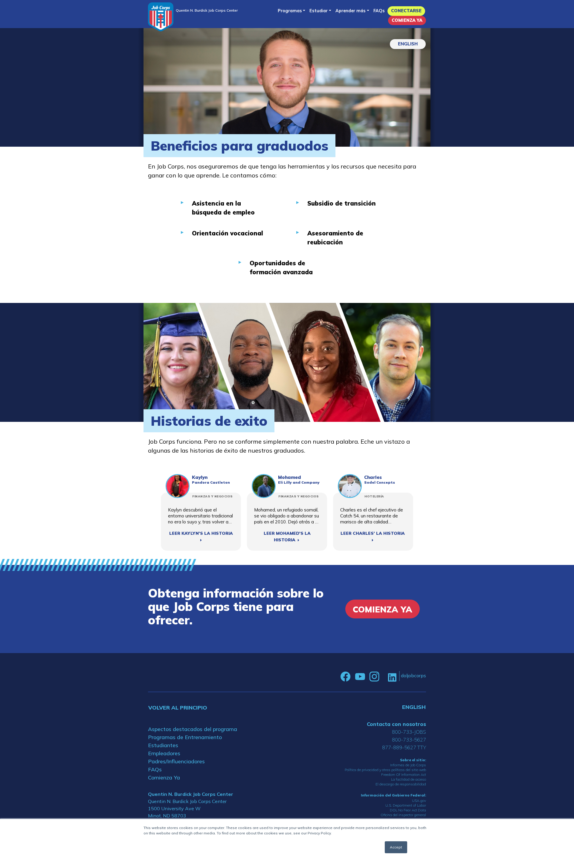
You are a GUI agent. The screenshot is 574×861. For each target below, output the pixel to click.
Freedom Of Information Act (403, 774)
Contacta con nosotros (396, 724)
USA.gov (419, 800)
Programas (290, 10)
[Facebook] (345, 676)
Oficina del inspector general (403, 815)
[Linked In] (392, 676)
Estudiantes (163, 745)
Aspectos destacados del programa (192, 729)
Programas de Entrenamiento (185, 737)
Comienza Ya (407, 20)
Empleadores (164, 753)
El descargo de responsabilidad (400, 784)
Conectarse (406, 10)
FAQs (379, 10)
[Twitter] (383, 676)
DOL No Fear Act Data (408, 810)
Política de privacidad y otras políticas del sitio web (385, 769)
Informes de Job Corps (408, 765)
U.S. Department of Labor (405, 805)
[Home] (160, 16)
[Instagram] (374, 676)
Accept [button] (396, 847)
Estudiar (318, 10)
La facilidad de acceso (408, 779)
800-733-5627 (409, 739)
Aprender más (350, 10)
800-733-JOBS (409, 732)
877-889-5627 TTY (404, 747)
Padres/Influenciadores (176, 761)
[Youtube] (360, 676)
